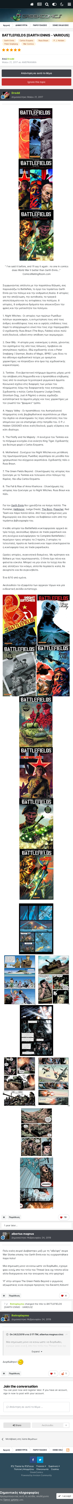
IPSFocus (29, 1466)
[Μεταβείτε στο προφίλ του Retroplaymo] (6, 1317)
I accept (66, 1496)
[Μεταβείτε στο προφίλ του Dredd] (6, 95)
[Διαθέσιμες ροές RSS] (67, 1450)
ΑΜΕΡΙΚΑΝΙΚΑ (29, 62)
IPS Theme (16, 1466)
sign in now (9, 1393)
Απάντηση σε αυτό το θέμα (36, 73)
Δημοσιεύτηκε (27, 97)
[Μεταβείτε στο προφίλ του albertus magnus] (6, 1235)
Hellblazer (18, 509)
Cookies (55, 1469)
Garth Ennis (17, 505)
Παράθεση (14, 1217)
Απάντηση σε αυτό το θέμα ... (26, 1406)
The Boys (47, 509)
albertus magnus (49, 1334)
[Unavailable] (35, 133)
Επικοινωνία (42, 1469)
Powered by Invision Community (36, 1475)
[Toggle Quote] (7, 1334)
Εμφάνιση (54, 1466)
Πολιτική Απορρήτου (24, 1469)
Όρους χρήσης (11, 1499)
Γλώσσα (40, 1466)
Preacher (58, 509)
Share (18, 1425)
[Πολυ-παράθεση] (4, 1217)
